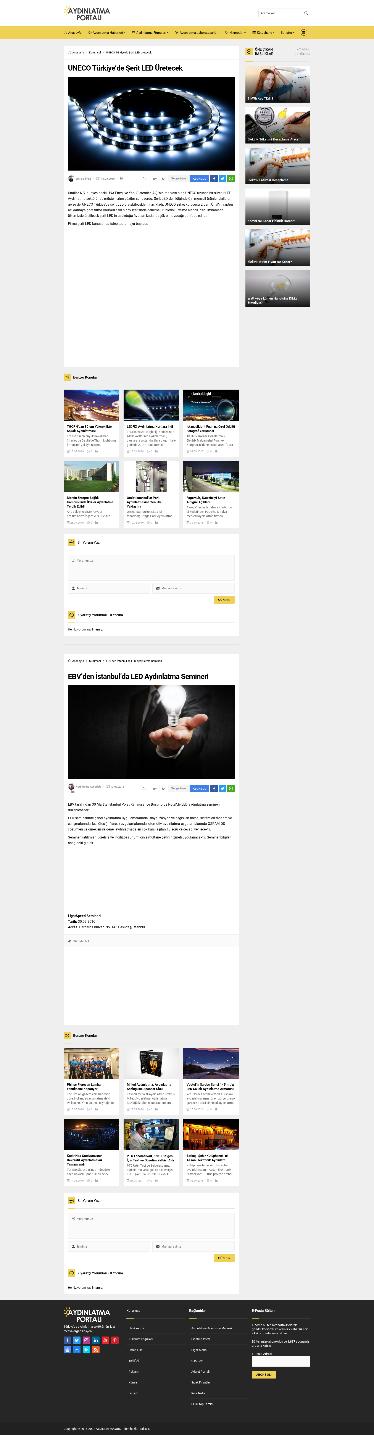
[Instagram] (86, 1340)
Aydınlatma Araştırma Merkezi (211, 1328)
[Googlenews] (67, 1349)
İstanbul (84, 941)
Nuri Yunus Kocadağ (88, 786)
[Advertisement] (48, 111)
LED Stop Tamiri (202, 1404)
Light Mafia (199, 1350)
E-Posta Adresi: (262, 1354)
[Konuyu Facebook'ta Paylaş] (214, 178)
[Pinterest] (115, 1340)
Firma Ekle (135, 1350)
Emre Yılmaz (83, 179)
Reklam (134, 1371)
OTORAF (197, 1361)
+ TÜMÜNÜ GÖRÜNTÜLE (302, 51)
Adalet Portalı (200, 1371)
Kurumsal (95, 52)
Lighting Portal (201, 1339)
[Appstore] (77, 1349)
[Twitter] (77, 1340)
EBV (75, 941)
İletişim (133, 1393)
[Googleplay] (86, 1349)
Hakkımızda (136, 1328)
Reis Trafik (198, 1393)
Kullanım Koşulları (141, 1339)
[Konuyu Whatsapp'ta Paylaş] (231, 178)
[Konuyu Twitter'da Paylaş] (222, 178)
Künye (133, 1382)
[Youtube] (105, 1340)
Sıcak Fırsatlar (200, 1382)
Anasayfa (78, 52)
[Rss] (96, 1349)
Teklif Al (134, 1361)
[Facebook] (67, 1340)
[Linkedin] (96, 1340)
